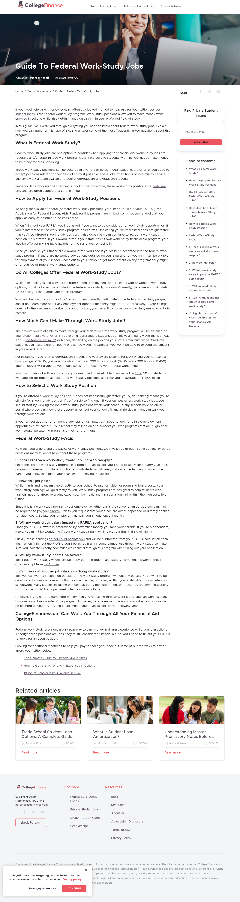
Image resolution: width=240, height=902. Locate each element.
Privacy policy (71, 879)
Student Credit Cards (85, 817)
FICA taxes (51, 564)
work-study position (57, 396)
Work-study (43, 91)
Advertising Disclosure (127, 821)
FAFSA (148, 209)
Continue (74, 888)
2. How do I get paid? (202, 263)
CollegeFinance (40, 5)
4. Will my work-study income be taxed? (203, 288)
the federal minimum (40, 340)
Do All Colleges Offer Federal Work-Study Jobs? (202, 196)
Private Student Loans (104, 6)
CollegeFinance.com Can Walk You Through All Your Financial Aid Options (204, 319)
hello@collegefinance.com (31, 804)
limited (114, 213)
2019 (138, 373)
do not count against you (67, 539)
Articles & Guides (171, 6)
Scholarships (79, 826)
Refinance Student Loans (139, 6)
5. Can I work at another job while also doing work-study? (204, 302)
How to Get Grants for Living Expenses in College (59, 665)
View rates (201, 142)
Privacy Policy (121, 838)
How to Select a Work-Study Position (203, 226)
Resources (118, 804)
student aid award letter (40, 335)
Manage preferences (42, 888)
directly (55, 511)
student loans (25, 114)
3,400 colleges (26, 291)
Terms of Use (121, 829)
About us (117, 813)
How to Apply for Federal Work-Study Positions (205, 182)
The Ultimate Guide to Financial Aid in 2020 (55, 658)
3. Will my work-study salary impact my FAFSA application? (204, 274)
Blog (114, 796)
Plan (29, 91)
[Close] (86, 870)
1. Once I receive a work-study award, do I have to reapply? (205, 251)
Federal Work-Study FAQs (201, 237)
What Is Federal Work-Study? (203, 171)
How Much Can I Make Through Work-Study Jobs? (203, 212)
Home (19, 91)
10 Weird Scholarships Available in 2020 (52, 673)
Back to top (30, 822)
